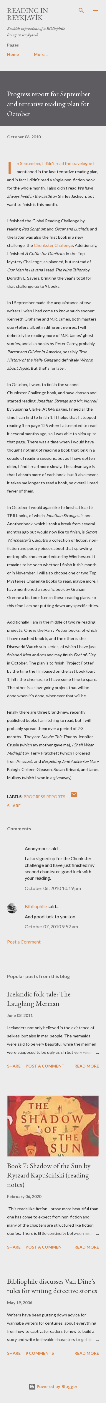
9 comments (40, 1353)
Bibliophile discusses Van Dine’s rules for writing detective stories (52, 1286)
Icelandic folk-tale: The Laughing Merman (39, 998)
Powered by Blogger (56, 1386)
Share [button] (14, 805)
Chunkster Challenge (53, 245)
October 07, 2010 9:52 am (51, 926)
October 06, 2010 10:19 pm (53, 888)
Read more (86, 1065)
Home (13, 54)
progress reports (44, 796)
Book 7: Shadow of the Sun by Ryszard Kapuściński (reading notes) (48, 1175)
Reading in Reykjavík (27, 14)
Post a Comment (24, 941)
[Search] (81, 10)
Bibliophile (36, 906)
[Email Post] (73, 796)
